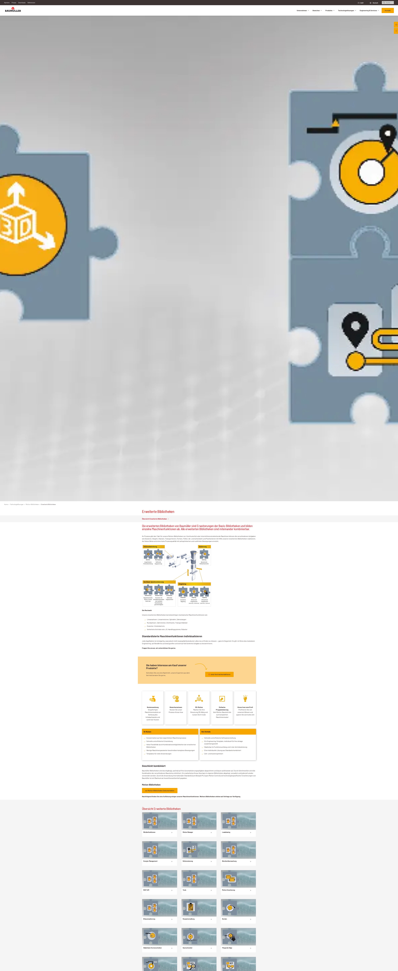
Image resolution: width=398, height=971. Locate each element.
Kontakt (388, 10)
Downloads (21, 3)
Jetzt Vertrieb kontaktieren (220, 674)
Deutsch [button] (375, 3)
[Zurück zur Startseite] (13, 10)
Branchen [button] (316, 10)
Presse (14, 3)
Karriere (7, 3)
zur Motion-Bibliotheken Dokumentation (159, 790)
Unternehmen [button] (302, 10)
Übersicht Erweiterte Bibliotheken (154, 519)
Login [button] (362, 3)
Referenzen (31, 3)
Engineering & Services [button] (368, 10)
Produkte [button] (328, 10)
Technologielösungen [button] (346, 10)
